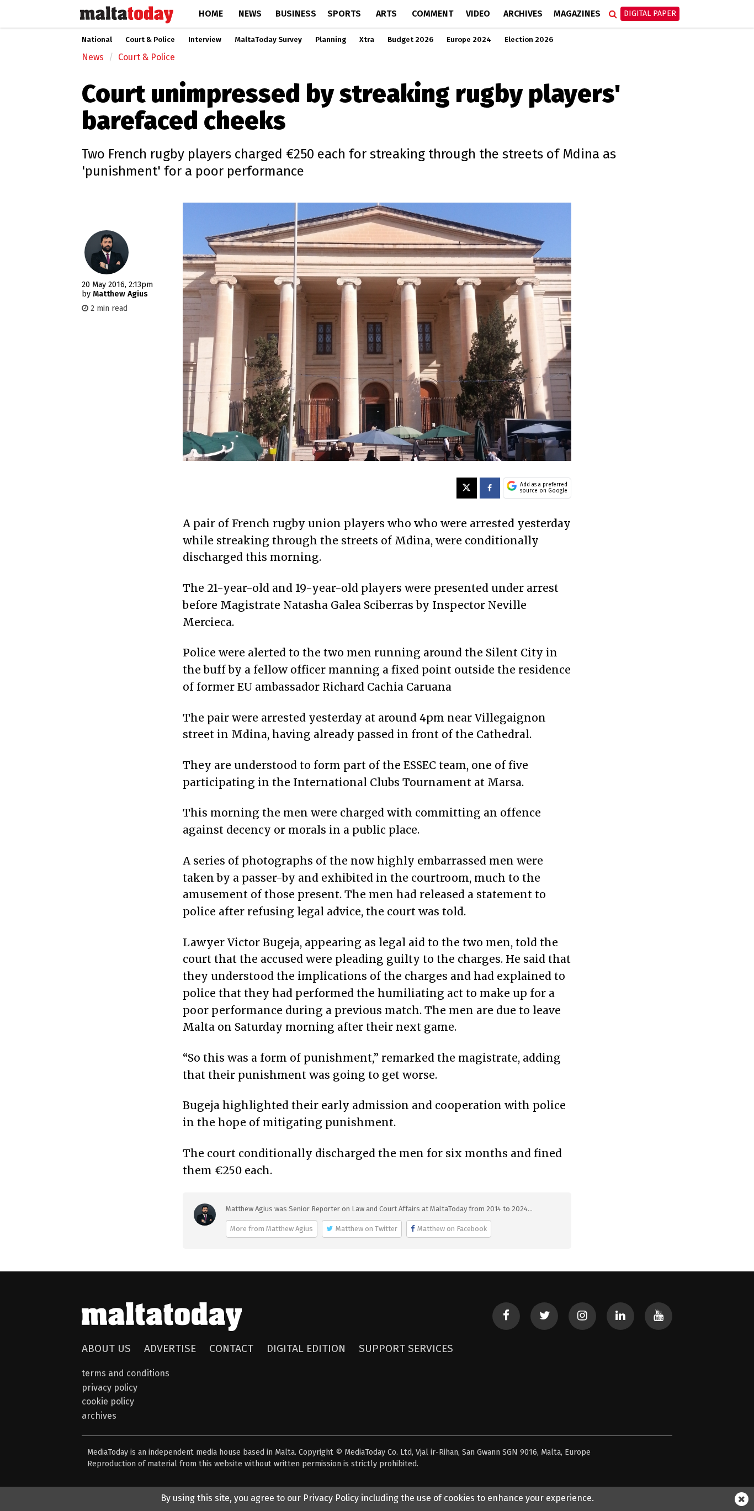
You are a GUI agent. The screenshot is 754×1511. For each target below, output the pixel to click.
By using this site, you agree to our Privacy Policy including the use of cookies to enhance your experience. (377, 1498)
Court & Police (150, 39)
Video (478, 13)
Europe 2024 (469, 39)
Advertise (170, 1348)
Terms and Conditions (125, 1373)
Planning (330, 39)
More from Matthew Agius (271, 1228)
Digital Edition (306, 1348)
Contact (231, 1348)
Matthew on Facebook (452, 1228)
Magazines (577, 13)
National (97, 39)
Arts (386, 13)
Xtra (366, 39)
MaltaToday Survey (268, 39)
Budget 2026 (410, 39)
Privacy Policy (109, 1387)
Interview (204, 39)
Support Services (406, 1348)
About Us (106, 1348)
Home (211, 13)
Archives (523, 13)
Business (295, 13)
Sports (344, 13)
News (250, 13)
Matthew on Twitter (366, 1228)
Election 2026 (529, 39)
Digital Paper (650, 13)
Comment (432, 13)
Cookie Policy (108, 1401)
